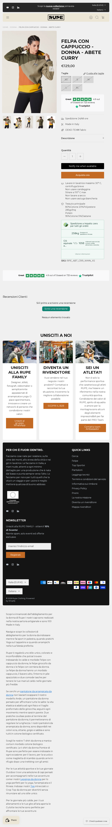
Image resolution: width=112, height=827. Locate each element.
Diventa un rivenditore (84, 502)
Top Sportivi (78, 465)
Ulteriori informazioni (82, 254)
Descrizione (68, 138)
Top (32, 786)
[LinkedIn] (18, 7)
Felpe (75, 461)
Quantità (66, 150)
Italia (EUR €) (97, 5)
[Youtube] (7, 7)
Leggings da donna (30, 779)
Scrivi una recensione (56, 308)
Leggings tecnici (80, 474)
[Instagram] (13, 7)
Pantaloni (77, 470)
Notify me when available (82, 166)
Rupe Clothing (19, 598)
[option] (29, 72)
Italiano (100, 10)
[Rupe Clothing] (56, 17)
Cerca (75, 456)
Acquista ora (83, 175)
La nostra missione (81, 497)
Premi (75, 493)
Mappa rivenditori (81, 507)
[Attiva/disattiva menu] (9, 17)
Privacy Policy (79, 488)
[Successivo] (79, 7)
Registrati (15, 555)
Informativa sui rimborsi (84, 484)
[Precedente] (33, 7)
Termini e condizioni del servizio (89, 479)
